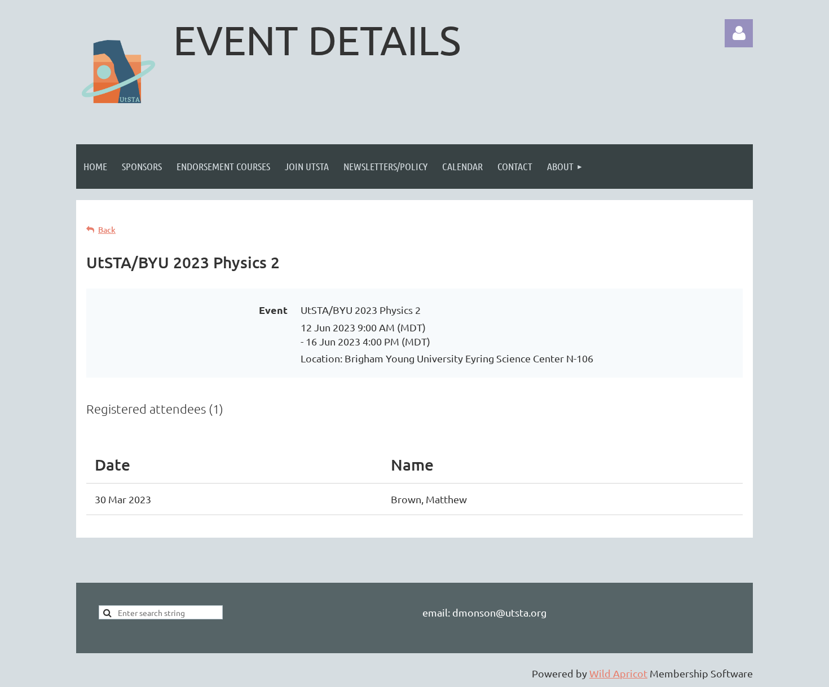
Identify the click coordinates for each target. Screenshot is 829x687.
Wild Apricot (618, 673)
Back (107, 229)
